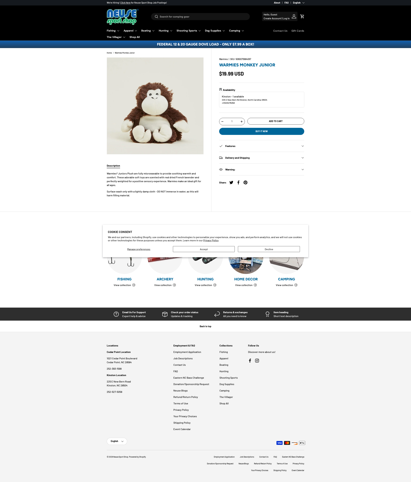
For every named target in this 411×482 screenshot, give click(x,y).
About (277, 2)
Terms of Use (180, 403)
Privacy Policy (211, 240)
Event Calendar (182, 429)
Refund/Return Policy (185, 396)
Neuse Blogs (180, 390)
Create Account (272, 18)
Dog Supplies (213, 30)
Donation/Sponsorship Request (191, 384)
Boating (146, 30)
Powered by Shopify (137, 457)
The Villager (114, 37)
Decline (269, 249)
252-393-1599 (114, 368)
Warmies (223, 59)
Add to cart (276, 121)
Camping (234, 30)
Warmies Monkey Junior (125, 53)
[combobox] (200, 16)
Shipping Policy (182, 422)
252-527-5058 (114, 391)
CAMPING (286, 279)
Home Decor (246, 279)
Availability (229, 89)
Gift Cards (297, 30)
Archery (165, 279)
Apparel (128, 30)
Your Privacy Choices (185, 416)
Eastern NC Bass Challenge (188, 377)
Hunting (164, 30)
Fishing (111, 30)
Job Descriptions (183, 358)
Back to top (205, 326)
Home (109, 53)
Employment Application (187, 351)
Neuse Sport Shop (120, 457)
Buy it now (262, 131)
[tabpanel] (155, 184)
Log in (286, 18)
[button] (302, 16)
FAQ (286, 2)
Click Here (125, 2)
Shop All (135, 37)
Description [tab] (113, 165)
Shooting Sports (187, 30)
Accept (204, 249)
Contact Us (280, 30)
